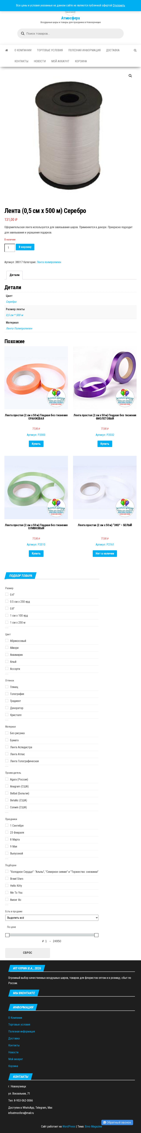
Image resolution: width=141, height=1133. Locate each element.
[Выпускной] (6, 853)
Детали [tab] (14, 275)
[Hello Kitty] (6, 885)
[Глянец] (6, 686)
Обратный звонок (118, 1122)
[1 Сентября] (6, 825)
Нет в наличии (105, 553)
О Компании (23, 50)
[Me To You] (6, 892)
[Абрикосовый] (6, 640)
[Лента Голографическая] (6, 760)
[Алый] (6, 661)
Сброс (27, 952)
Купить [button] (36, 444)
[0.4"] (6, 594)
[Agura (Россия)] (6, 779)
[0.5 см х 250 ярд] (6, 601)
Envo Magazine (93, 1126)
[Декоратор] (6, 707)
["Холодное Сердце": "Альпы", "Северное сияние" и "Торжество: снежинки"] (6, 871)
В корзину (25, 247)
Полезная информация (84, 50)
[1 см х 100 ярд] (6, 615)
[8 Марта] (6, 839)
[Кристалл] (6, 714)
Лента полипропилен (49, 262)
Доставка (113, 50)
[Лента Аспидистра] (6, 746)
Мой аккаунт (60, 61)
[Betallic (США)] (6, 799)
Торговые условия (50, 50)
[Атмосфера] (7, 50)
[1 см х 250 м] (6, 622)
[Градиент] (6, 700)
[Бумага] (6, 739)
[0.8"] (6, 608)
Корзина (81, 61)
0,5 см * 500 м (14, 315)
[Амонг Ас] (6, 899)
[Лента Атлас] (6, 753)
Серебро (11, 301)
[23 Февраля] (6, 832)
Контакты (21, 61)
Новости (40, 61)
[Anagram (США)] (6, 786)
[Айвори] (6, 647)
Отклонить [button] (119, 5)
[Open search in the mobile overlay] (70, 33)
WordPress (68, 1126)
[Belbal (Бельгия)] (6, 792)
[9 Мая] (6, 846)
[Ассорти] (6, 668)
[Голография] (6, 693)
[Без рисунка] (6, 732)
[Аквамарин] (6, 654)
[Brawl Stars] (6, 878)
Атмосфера (70, 18)
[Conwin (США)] (6, 807)
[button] (130, 76)
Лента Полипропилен (19, 328)
